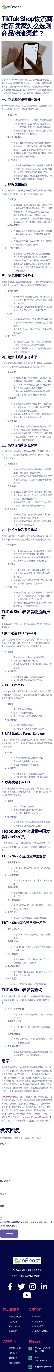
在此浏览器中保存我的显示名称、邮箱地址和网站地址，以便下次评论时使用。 (26, 1224)
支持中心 (9, 1341)
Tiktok (45, 1113)
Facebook (20, 1113)
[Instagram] (32, 1286)
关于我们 (35, 1310)
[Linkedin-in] (44, 1286)
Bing (29, 1113)
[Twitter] (21, 1286)
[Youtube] (27, 1295)
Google (11, 1113)
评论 (3, 1143)
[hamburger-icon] (48, 7)
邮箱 (3, 1193)
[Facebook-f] (10, 1286)
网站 (2, 1206)
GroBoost (6, 1096)
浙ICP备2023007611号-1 (31, 1275)
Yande (36, 1113)
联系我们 (35, 1341)
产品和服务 (11, 1310)
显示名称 (5, 1181)
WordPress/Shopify (43, 1117)
